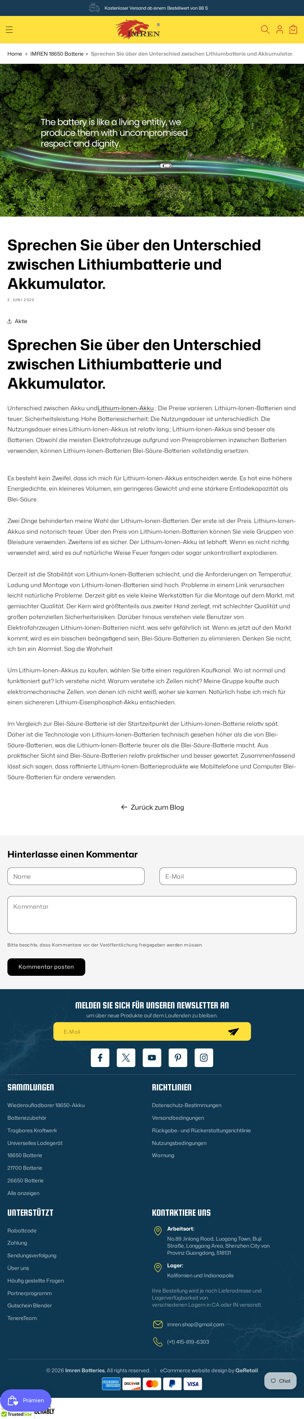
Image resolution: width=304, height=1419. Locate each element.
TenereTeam (22, 1317)
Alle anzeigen (23, 1192)
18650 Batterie (24, 1155)
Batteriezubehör (26, 1117)
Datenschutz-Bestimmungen (186, 1105)
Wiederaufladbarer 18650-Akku (46, 1105)
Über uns (18, 1267)
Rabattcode (22, 1230)
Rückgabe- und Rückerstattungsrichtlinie (201, 1130)
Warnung (163, 1155)
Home (14, 53)
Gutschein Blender (29, 1305)
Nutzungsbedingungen (179, 1142)
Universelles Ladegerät (35, 1142)
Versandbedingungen (178, 1117)
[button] (9, 30)
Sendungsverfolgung (31, 1255)
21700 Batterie (24, 1167)
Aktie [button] (21, 321)
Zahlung (17, 1242)
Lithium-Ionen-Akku (126, 408)
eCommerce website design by (197, 1370)
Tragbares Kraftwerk (32, 1130)
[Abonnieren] (233, 1031)
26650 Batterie (25, 1180)
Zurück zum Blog (157, 807)
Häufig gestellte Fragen (35, 1280)
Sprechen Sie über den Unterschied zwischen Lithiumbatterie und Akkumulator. (192, 53)
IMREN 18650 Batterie (57, 53)
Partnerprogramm (29, 1293)
